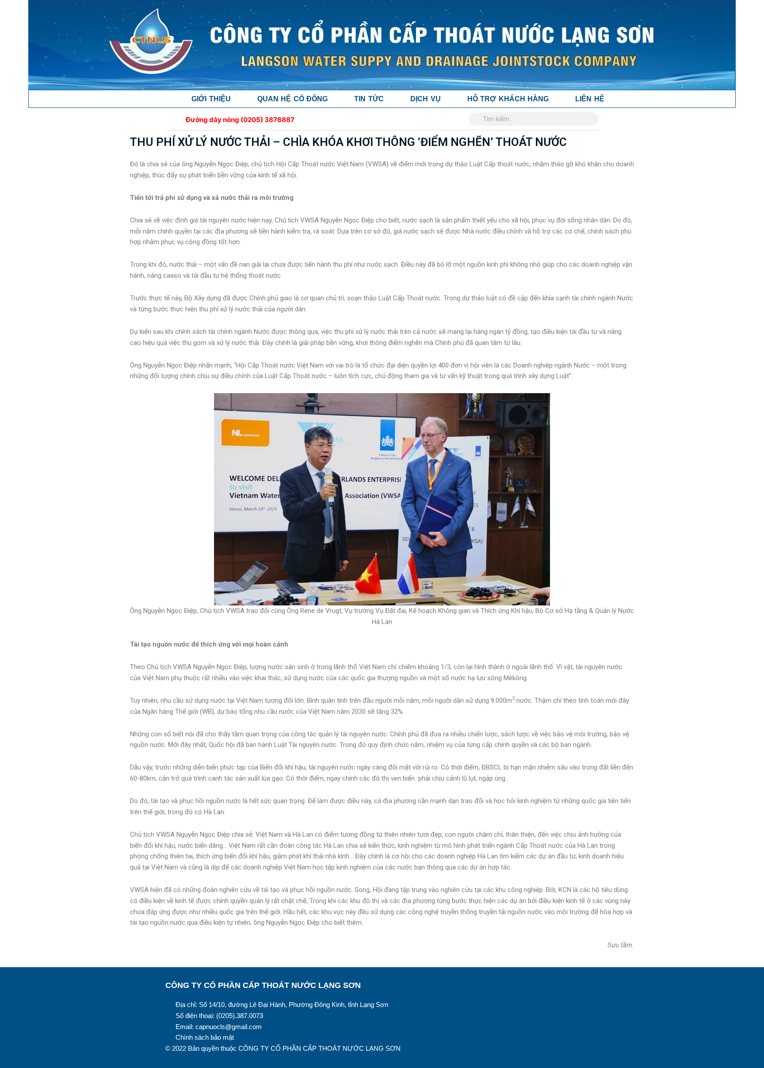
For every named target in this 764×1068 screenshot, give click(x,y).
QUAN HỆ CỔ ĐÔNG (292, 99)
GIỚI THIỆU (211, 99)
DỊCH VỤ (425, 99)
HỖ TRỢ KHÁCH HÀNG (508, 99)
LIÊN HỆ (589, 99)
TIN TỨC (369, 99)
